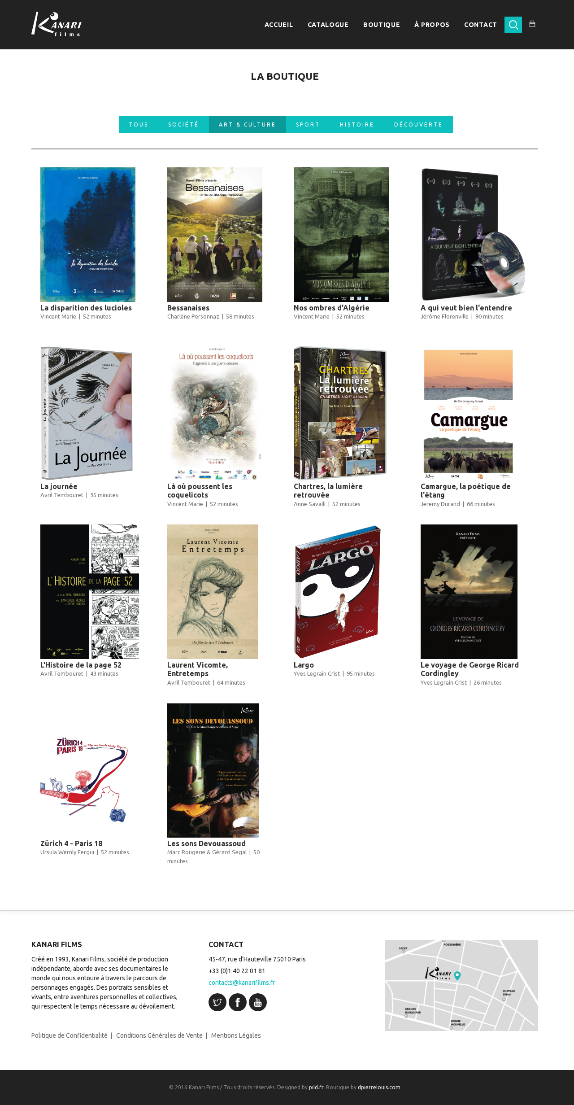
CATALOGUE (328, 25)
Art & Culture (247, 124)
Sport (308, 124)
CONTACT (480, 25)
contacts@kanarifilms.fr (242, 982)
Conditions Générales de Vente (159, 1035)
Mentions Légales (236, 1035)
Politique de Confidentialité (69, 1035)
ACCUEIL (279, 25)
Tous (138, 124)
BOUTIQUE (381, 25)
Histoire (357, 124)
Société (183, 124)
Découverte (418, 124)
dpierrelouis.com (379, 1087)
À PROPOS (432, 25)
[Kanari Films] (56, 24)
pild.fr (316, 1087)
